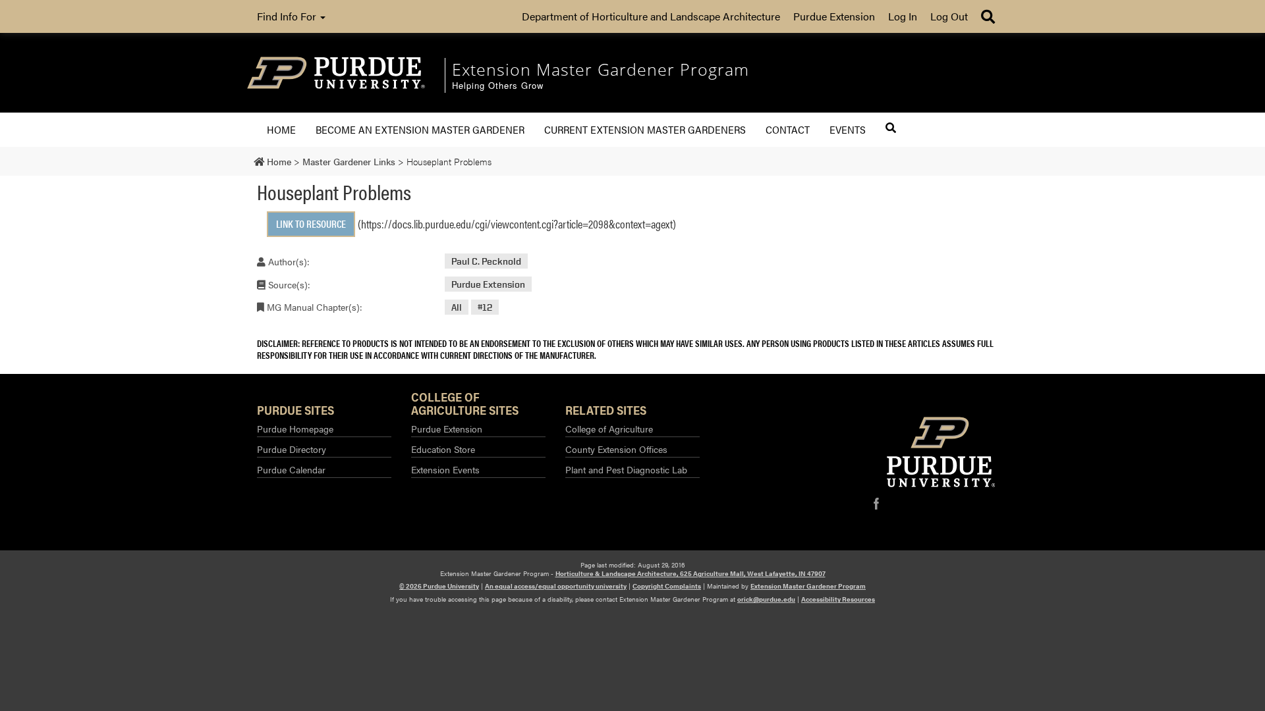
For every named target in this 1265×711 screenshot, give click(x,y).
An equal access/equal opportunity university (556, 586)
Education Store (443, 449)
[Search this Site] (891, 127)
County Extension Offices (616, 449)
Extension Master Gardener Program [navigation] (600, 69)
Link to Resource (311, 223)
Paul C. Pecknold (486, 261)
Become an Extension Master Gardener (420, 129)
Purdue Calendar (291, 469)
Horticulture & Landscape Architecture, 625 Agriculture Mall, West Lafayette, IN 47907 (690, 573)
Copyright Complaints (666, 586)
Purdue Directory (291, 449)
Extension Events (445, 469)
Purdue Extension (834, 16)
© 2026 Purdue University (439, 586)
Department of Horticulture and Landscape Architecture (651, 16)
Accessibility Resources (838, 599)
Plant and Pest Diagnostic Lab (626, 469)
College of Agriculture (609, 428)
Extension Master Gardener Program (808, 586)
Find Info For (288, 16)
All (456, 307)
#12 (485, 307)
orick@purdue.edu (766, 599)
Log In (902, 16)
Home (281, 129)
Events (847, 129)
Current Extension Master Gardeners (645, 129)
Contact (788, 129)
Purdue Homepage (295, 428)
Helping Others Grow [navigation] (498, 86)
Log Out (949, 16)
